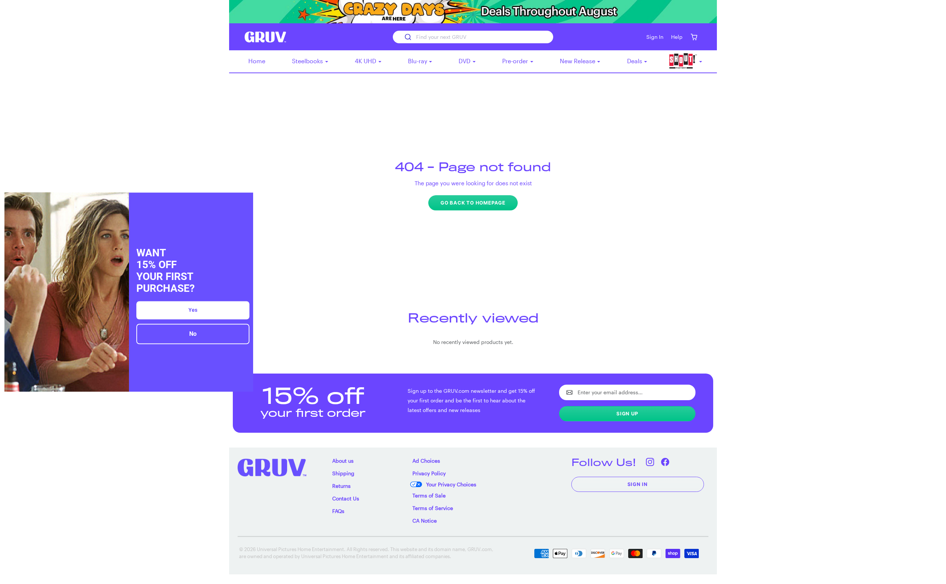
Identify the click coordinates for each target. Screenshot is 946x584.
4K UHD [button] (366, 60)
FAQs (338, 511)
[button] (693, 36)
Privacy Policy (429, 473)
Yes (192, 310)
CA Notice (424, 520)
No (193, 334)
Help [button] (677, 37)
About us (343, 461)
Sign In (637, 484)
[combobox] (473, 37)
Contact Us (345, 498)
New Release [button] (578, 60)
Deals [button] (635, 60)
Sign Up (627, 413)
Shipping (343, 473)
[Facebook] (665, 462)
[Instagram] (650, 462)
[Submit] (407, 37)
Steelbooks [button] (308, 60)
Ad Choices (426, 461)
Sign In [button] (654, 37)
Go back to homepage (473, 203)
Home (256, 60)
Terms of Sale (429, 495)
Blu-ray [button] (418, 60)
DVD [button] (465, 60)
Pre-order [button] (516, 60)
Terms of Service (432, 508)
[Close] (244, 201)
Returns (341, 486)
